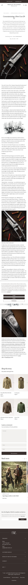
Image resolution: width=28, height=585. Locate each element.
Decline (14, 298)
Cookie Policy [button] (10, 290)
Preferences (14, 300)
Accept (14, 295)
